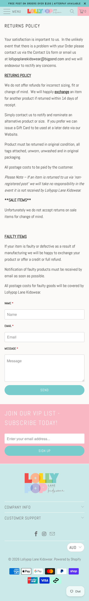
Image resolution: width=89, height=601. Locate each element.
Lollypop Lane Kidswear (36, 559)
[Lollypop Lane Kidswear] (44, 11)
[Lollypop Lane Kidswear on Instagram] (44, 534)
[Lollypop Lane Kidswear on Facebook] (36, 534)
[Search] (72, 11)
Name (9, 303)
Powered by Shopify (67, 559)
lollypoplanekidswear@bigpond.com (36, 58)
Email (9, 326)
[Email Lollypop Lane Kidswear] (52, 534)
